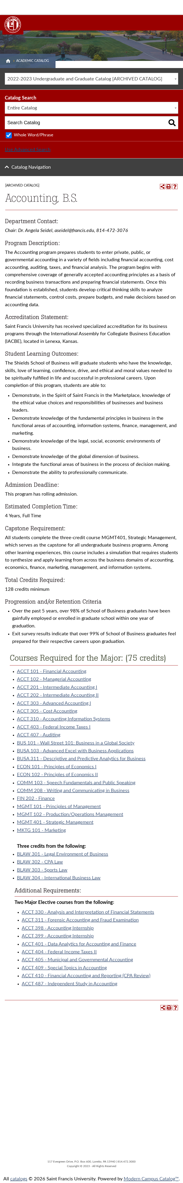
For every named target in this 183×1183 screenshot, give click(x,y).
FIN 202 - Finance (36, 798)
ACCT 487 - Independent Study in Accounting (69, 983)
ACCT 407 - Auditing (38, 735)
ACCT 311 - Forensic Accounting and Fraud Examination (80, 920)
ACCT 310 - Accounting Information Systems (63, 719)
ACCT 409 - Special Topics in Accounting (64, 968)
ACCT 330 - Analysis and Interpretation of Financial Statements (88, 912)
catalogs (18, 1179)
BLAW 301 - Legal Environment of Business (62, 854)
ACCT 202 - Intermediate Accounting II (58, 695)
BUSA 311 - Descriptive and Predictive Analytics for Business (81, 758)
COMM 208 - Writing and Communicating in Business (73, 790)
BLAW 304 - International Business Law (59, 878)
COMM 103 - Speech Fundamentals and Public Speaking (76, 782)
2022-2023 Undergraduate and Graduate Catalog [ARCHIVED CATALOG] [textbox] (84, 79)
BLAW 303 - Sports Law (42, 870)
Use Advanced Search (28, 149)
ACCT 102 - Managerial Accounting (54, 679)
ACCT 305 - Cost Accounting (47, 711)
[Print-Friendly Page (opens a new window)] (168, 186)
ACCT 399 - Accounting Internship (58, 936)
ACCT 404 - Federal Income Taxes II (59, 952)
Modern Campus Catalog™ (151, 1179)
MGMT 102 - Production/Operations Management (70, 814)
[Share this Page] (162, 186)
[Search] (172, 122)
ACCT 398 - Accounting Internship (58, 928)
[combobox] (91, 79)
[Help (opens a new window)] (175, 186)
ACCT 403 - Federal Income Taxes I (54, 727)
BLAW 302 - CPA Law (40, 862)
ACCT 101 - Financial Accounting (51, 671)
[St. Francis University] (12, 25)
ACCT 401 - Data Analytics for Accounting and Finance (79, 944)
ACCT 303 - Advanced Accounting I (54, 703)
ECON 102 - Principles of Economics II (57, 774)
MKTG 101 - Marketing (41, 830)
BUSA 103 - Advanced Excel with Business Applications (75, 751)
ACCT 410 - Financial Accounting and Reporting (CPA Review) (86, 975)
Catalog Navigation (31, 167)
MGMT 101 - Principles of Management (59, 806)
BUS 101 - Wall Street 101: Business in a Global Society (75, 743)
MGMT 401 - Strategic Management (55, 822)
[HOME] (8, 61)
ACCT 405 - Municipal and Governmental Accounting (77, 959)
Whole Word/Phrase (33, 135)
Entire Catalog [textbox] (22, 108)
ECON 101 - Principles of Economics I (57, 766)
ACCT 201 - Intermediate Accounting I (57, 687)
